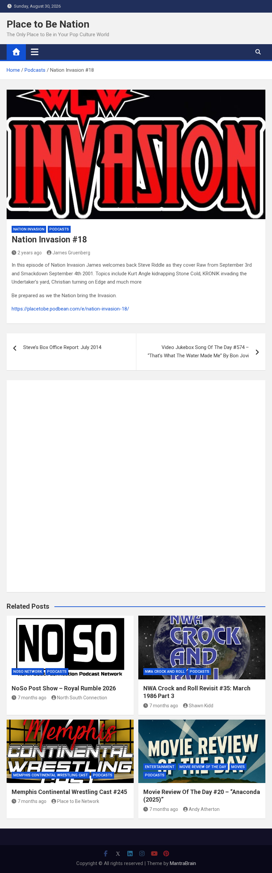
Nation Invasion (28, 229)
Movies (238, 767)
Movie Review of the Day (202, 767)
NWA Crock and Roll (165, 671)
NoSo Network (27, 671)
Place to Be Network (78, 801)
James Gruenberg (71, 252)
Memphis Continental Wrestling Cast (50, 775)
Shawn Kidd (201, 705)
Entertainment (159, 767)
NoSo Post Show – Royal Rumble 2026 (64, 688)
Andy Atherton (204, 809)
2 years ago (30, 252)
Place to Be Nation (48, 24)
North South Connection (82, 697)
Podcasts (59, 229)
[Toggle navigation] (34, 51)
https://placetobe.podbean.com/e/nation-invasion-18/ (70, 309)
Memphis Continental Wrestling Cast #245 (69, 791)
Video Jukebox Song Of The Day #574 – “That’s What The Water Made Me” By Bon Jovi (198, 351)
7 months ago (32, 697)
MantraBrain (183, 863)
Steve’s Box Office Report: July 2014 (62, 347)
